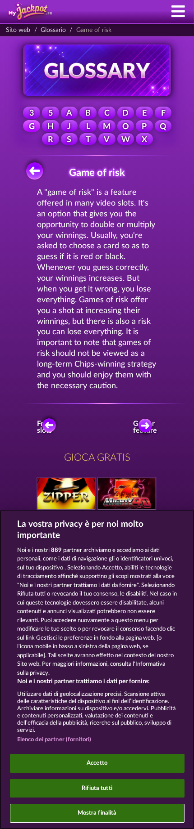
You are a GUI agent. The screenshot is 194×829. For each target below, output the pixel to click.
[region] (97, 669)
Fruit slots (44, 427)
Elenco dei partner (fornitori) (54, 740)
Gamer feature (146, 427)
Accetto (97, 763)
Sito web (18, 30)
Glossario (53, 30)
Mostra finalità (97, 813)
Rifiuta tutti (97, 788)
